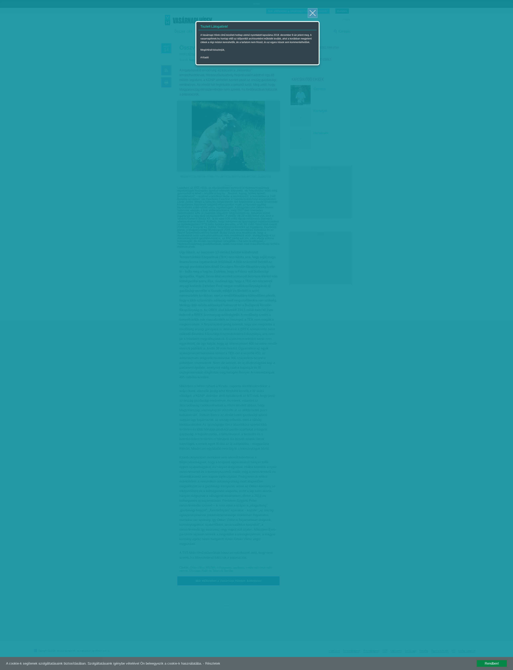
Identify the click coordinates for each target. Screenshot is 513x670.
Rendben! (492, 663)
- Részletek (211, 663)
